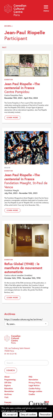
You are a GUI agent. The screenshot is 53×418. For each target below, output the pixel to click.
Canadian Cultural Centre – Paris (15, 11)
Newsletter (9, 391)
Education (8, 388)
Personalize (45, 414)
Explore (7, 385)
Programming (9, 379)
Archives (8, 394)
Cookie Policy (34, 388)
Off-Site (7, 382)
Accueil (7, 26)
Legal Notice (34, 385)
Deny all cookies (28, 414)
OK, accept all (9, 414)
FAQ (30, 377)
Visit (6, 397)
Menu (46, 11)
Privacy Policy (35, 382)
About (7, 377)
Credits (32, 394)
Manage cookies (35, 391)
